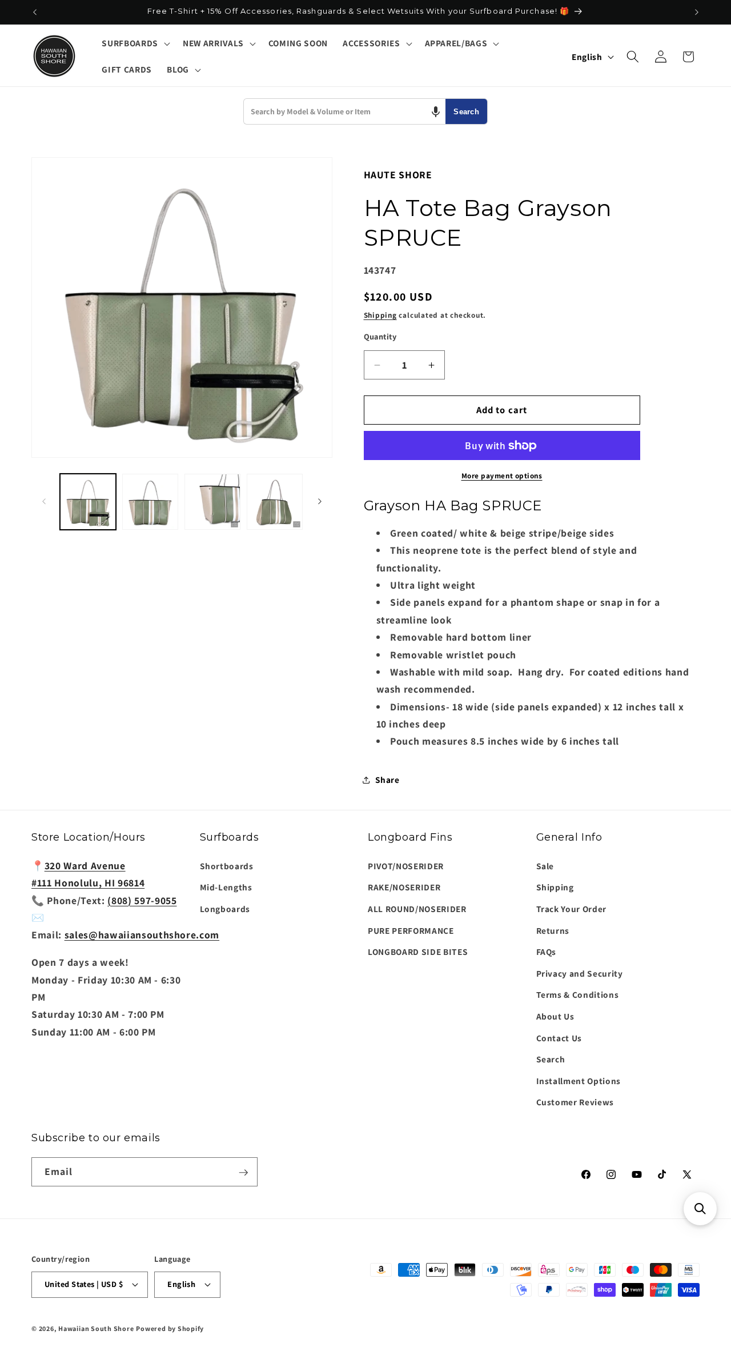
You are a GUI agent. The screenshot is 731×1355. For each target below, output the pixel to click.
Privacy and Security (579, 973)
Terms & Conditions (577, 994)
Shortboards (227, 866)
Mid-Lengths (226, 887)
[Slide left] (44, 501)
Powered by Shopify (170, 1328)
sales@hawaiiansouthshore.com (142, 934)
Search (466, 111)
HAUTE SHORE (398, 174)
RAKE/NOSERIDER (404, 887)
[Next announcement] (696, 12)
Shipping (380, 315)
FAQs (546, 951)
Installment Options (578, 1080)
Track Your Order (571, 908)
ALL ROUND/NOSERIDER (417, 908)
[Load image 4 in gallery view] (275, 502)
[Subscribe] (243, 1173)
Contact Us (559, 1038)
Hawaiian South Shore (96, 1328)
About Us (555, 1016)
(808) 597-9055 (141, 899)
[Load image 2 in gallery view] (150, 502)
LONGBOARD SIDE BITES (418, 951)
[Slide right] (319, 501)
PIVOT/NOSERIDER (406, 866)
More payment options (502, 476)
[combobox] (344, 111)
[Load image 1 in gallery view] (88, 502)
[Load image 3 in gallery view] (212, 502)
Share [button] (387, 779)
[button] (134, 43)
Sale (545, 866)
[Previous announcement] (34, 12)
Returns (553, 930)
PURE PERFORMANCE (411, 930)
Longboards (225, 908)
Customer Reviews (575, 1102)
